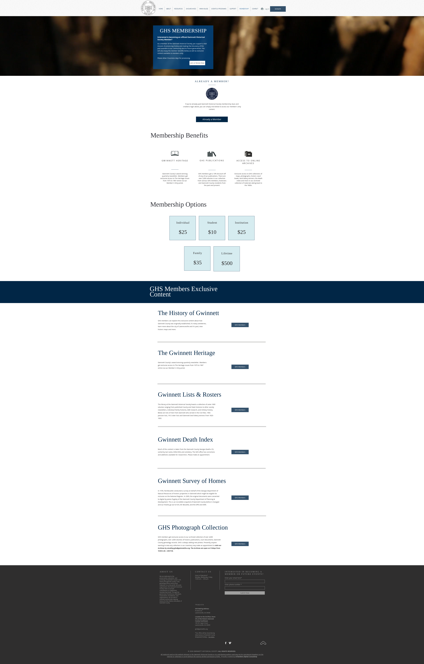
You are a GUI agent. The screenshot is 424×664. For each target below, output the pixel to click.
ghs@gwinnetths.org (182, 548)
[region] (182, 228)
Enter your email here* (233, 578)
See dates (211, 637)
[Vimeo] (229, 643)
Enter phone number (232, 584)
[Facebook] (225, 643)
